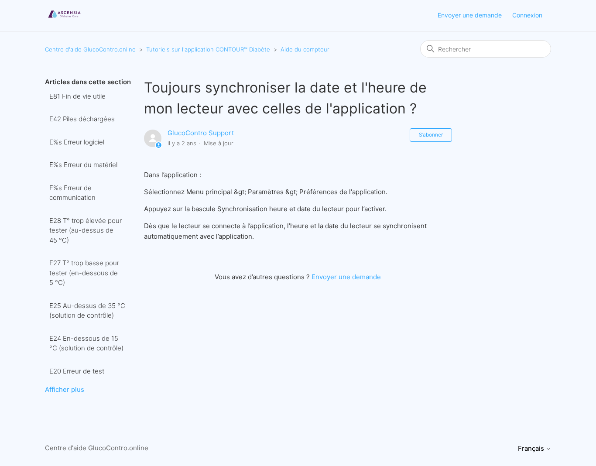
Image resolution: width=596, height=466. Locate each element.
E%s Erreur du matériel (83, 165)
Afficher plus (64, 389)
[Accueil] (64, 20)
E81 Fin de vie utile (77, 96)
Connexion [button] (527, 15)
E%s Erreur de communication (72, 193)
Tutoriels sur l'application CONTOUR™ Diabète (208, 49)
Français (532, 448)
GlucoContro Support (201, 133)
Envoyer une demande (470, 15)
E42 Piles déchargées (82, 119)
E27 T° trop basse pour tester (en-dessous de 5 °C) (84, 273)
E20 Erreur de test (76, 371)
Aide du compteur (305, 49)
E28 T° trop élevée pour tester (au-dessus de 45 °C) (85, 230)
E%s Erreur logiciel (76, 142)
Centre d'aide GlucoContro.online (90, 49)
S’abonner (431, 134)
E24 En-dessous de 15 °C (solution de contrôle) (86, 343)
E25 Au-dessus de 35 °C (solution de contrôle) (87, 311)
